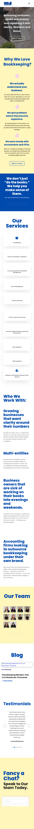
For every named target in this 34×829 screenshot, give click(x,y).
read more (8, 680)
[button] (12, 747)
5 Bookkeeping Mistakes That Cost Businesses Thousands (15, 676)
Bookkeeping (6, 669)
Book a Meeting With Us (17, 204)
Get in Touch (17, 38)
